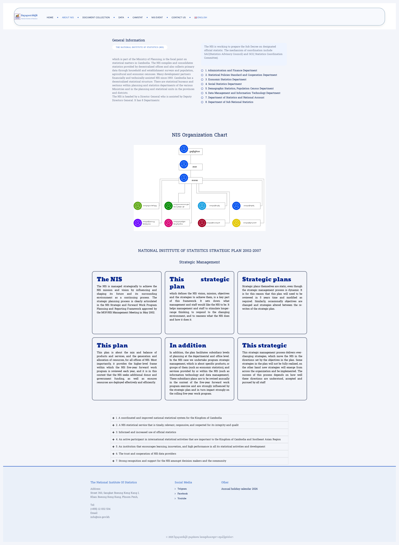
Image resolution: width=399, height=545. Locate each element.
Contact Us (179, 17)
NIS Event (157, 17)
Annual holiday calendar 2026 (239, 489)
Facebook (183, 494)
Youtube (182, 499)
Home (50, 17)
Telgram (182, 489)
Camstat (138, 17)
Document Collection (96, 17)
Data (121, 17)
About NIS (68, 17)
